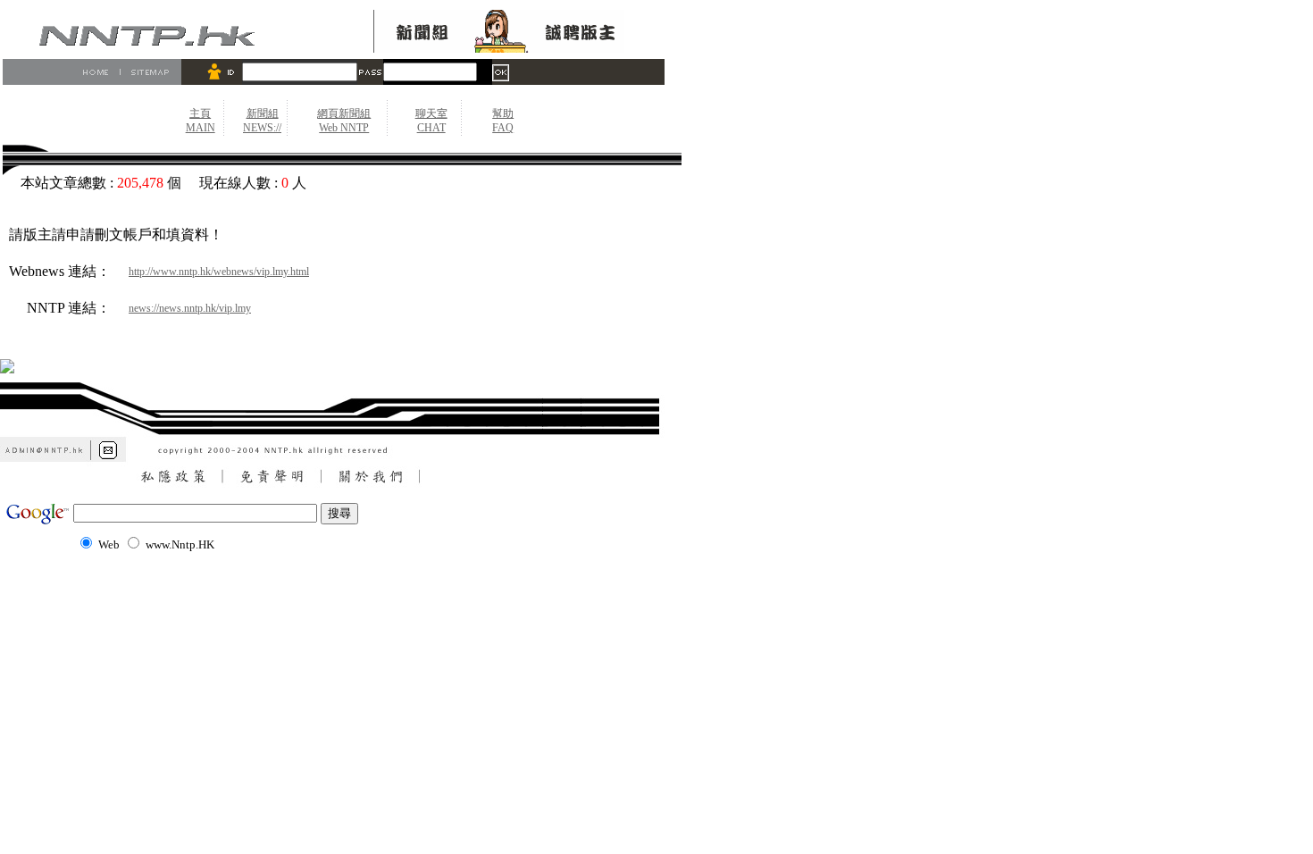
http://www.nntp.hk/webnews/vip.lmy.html (219, 271)
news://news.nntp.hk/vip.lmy (190, 308)
